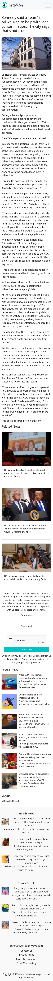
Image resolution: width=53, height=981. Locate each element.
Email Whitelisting (27, 963)
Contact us (26, 950)
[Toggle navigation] (47, 5)
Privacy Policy (26, 954)
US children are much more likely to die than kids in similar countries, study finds (25, 578)
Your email (26, 626)
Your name (26, 615)
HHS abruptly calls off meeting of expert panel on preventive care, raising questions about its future (26, 473)
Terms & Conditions (26, 959)
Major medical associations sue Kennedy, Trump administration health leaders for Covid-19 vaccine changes (25, 528)
